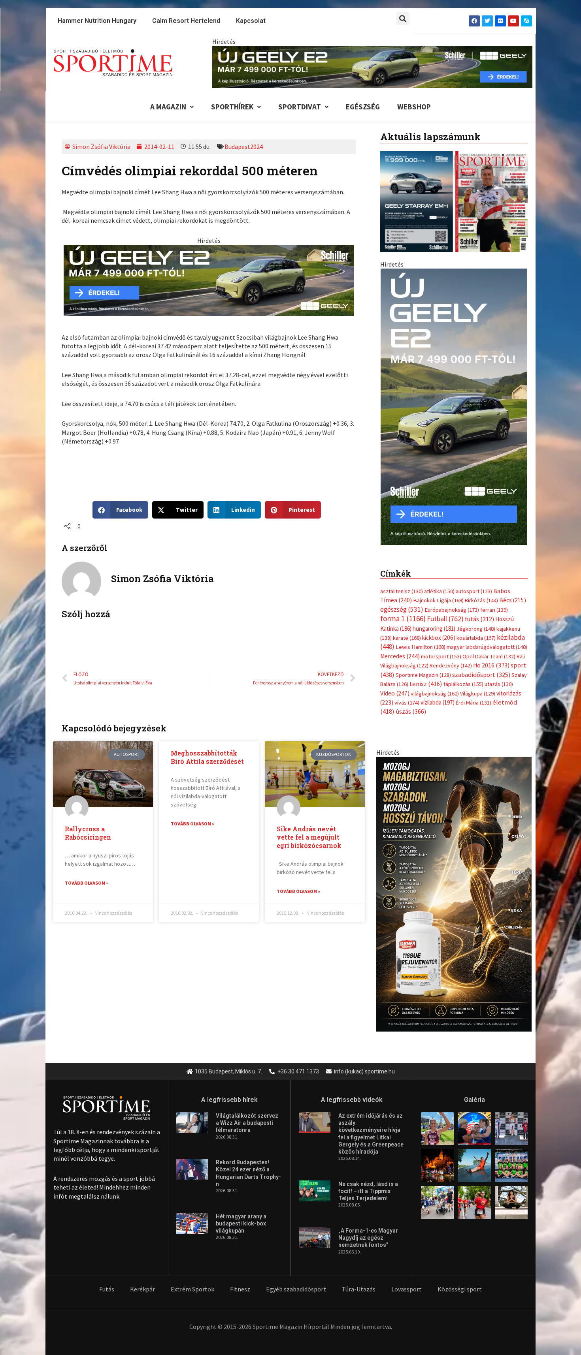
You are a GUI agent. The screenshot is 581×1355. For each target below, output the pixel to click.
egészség (401, 609)
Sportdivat (299, 106)
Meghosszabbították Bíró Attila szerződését (207, 757)
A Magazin (168, 106)
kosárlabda (476, 637)
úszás (411, 711)
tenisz (425, 684)
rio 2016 (491, 665)
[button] (402, 18)
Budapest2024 (243, 146)
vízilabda (438, 702)
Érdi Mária (473, 702)
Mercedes (400, 656)
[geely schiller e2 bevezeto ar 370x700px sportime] (454, 406)
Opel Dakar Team (488, 656)
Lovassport (406, 1289)
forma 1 (403, 618)
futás (479, 619)
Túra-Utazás (358, 1289)
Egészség (363, 106)
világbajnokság (435, 693)
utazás (499, 684)
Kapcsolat (251, 20)
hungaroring (434, 628)
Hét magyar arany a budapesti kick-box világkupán (241, 1223)
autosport (474, 591)
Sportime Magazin (423, 674)
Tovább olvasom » (86, 883)
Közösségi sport (460, 1289)
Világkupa (477, 693)
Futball (445, 618)
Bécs (512, 600)
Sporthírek (232, 106)
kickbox (438, 637)
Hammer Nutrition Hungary (97, 20)
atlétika (439, 591)
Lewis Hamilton (420, 646)
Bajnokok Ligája (438, 600)
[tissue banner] (454, 893)
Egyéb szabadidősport (296, 1289)
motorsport (441, 656)
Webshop (414, 106)
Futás (106, 1289)
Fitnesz (240, 1289)
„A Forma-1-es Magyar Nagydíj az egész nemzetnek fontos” (368, 1237)
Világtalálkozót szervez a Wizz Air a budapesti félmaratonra (247, 1123)
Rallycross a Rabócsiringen (88, 833)
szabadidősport (481, 674)
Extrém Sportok (192, 1289)
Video (394, 693)
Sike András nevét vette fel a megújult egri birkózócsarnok (309, 837)
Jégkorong (475, 628)
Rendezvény (451, 665)
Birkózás (481, 600)
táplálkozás (463, 684)
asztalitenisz (401, 591)
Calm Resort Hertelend (186, 20)
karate (407, 637)
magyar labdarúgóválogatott (487, 646)
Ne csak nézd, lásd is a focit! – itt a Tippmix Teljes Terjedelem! (368, 1191)
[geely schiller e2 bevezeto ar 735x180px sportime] (209, 280)
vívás (406, 702)
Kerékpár (142, 1289)
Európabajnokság (451, 609)
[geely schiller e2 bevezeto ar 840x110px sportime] (372, 66)
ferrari (494, 609)
